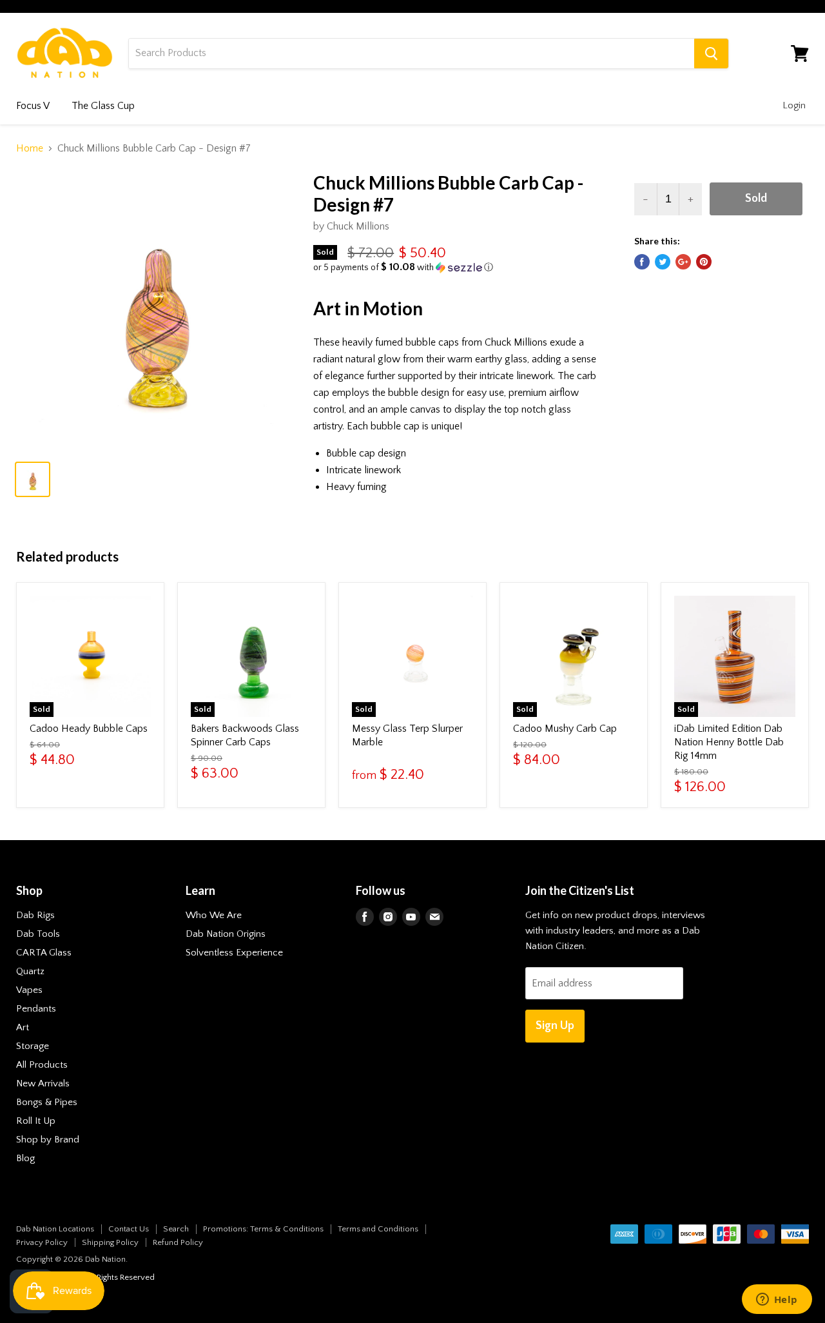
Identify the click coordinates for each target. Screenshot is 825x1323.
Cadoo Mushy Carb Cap (565, 728)
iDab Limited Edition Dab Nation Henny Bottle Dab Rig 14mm (729, 742)
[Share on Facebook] (642, 262)
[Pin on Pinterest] (704, 262)
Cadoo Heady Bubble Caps (89, 728)
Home (29, 148)
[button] (458, 267)
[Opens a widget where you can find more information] (776, 1300)
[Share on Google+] (683, 262)
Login (794, 105)
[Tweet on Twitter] (662, 262)
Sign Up (555, 1025)
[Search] (711, 53)
